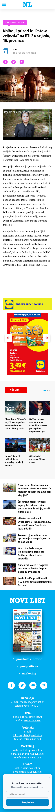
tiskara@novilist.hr (31, 771)
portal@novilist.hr (32, 716)
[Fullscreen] (48, 134)
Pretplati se (28, 802)
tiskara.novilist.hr (30, 768)
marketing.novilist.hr (30, 750)
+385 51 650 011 (32, 705)
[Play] (7, 134)
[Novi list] (27, 4)
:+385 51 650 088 (32, 757)
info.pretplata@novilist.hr (27, 735)
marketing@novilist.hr (31, 753)
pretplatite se (29, 666)
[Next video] (15, 134)
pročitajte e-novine (29, 659)
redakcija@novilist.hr (32, 702)
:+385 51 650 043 (32, 739)
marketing (29, 673)
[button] (46, 338)
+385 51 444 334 (32, 720)
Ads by (46, 138)
